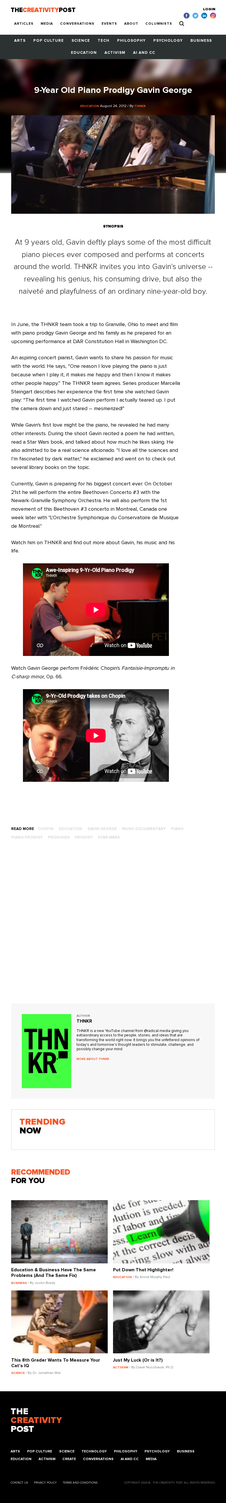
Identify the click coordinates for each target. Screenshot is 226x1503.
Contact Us (19, 1482)
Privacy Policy (45, 1482)
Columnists (158, 24)
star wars (109, 837)
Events (109, 24)
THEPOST (36, 1420)
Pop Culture (48, 41)
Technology (94, 1451)
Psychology (168, 41)
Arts (20, 41)
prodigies (58, 837)
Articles (24, 24)
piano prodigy (27, 837)
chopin (46, 829)
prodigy (84, 837)
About (131, 24)
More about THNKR (93, 1059)
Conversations (77, 24)
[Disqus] (113, 928)
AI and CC (144, 53)
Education (84, 53)
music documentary (144, 829)
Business (201, 41)
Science (81, 41)
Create (69, 1459)
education (70, 829)
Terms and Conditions (80, 1482)
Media (47, 24)
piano (177, 829)
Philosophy (131, 41)
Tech (103, 41)
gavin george (102, 829)
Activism (114, 53)
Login (209, 9)
